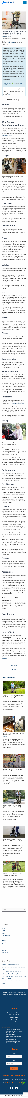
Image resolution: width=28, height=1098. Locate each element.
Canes (3, 930)
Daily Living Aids (14, 1021)
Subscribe (14, 1068)
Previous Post (14, 665)
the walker (9, 196)
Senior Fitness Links (11, 1039)
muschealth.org (5, 658)
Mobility (3, 933)
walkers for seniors (18, 60)
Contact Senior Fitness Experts (13, 1036)
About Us (8, 1037)
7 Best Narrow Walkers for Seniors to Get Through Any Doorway (13, 696)
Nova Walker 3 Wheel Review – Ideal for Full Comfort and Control (13, 840)
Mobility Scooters (14, 1017)
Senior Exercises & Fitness (14, 1012)
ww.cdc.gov (4, 647)
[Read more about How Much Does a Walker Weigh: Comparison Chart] (14, 760)
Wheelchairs (5, 952)
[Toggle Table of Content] (19, 100)
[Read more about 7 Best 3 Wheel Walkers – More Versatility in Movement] (14, 866)
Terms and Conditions (10, 1095)
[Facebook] (11, 1088)
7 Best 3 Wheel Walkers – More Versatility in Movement (12, 874)
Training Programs (6, 947)
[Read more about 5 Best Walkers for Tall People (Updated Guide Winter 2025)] (14, 796)
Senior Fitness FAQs (11, 1034)
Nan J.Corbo (7, 83)
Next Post (14, 669)
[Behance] (16, 1088)
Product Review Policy (11, 1042)
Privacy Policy (19, 1095)
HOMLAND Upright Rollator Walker (10, 964)
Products (4, 938)
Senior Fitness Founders (12, 1033)
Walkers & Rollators (14, 1014)
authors (3, 928)
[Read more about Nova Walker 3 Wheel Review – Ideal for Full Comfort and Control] (14, 831)
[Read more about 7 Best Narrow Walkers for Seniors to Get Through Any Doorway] (14, 687)
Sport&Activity (5, 943)
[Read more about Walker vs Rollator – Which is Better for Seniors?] (14, 723)
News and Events (6, 935)
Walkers (5, 698)
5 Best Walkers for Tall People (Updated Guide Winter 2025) (12, 806)
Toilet (3, 945)
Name (14, 1053)
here (9, 94)
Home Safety (14, 1019)
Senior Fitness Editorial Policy (13, 1041)
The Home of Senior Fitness (13, 1029)
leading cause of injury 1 (7, 135)
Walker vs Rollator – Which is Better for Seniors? (14, 734)
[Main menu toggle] (25, 2)
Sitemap (23, 1075)
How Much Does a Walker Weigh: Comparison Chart (13, 770)
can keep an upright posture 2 (17, 403)
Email (14, 1060)
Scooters (4, 940)
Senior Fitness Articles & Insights (14, 1031)
